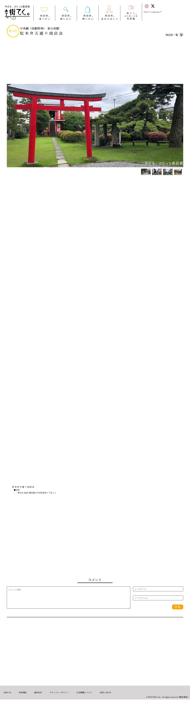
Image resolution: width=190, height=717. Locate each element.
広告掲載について (84, 693)
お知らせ (7, 693)
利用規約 (23, 693)
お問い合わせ (105, 693)
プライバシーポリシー (59, 693)
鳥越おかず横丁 (37, 557)
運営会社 (38, 693)
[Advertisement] (95, 61)
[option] (95, 125)
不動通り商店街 (76, 557)
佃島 (115, 557)
